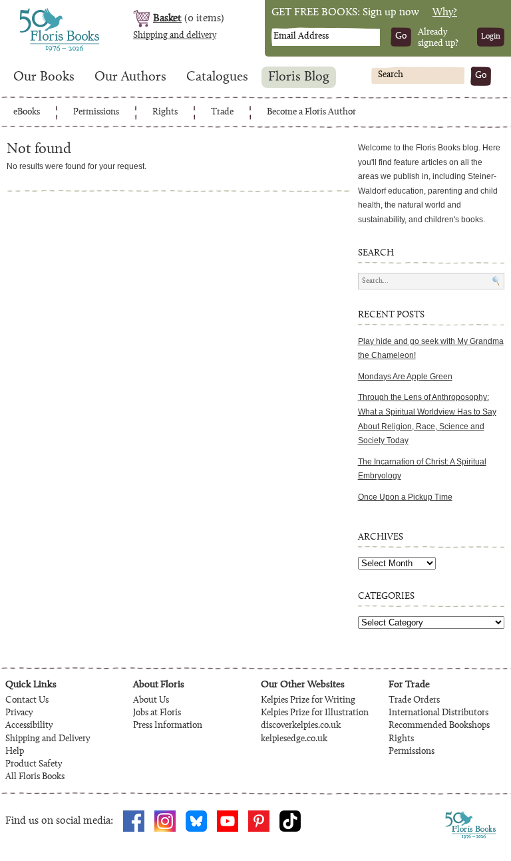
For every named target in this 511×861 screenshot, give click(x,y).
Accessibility (29, 726)
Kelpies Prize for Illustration (315, 713)
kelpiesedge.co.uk (294, 739)
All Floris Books (35, 777)
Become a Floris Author (311, 112)
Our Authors (130, 77)
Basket (167, 18)
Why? (444, 12)
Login (490, 37)
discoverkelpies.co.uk (301, 726)
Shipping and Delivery (47, 739)
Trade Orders (414, 700)
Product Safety (33, 764)
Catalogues (217, 77)
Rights (165, 112)
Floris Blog (298, 77)
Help (14, 752)
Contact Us (27, 700)
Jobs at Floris (157, 713)
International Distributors (438, 713)
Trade (222, 112)
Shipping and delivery (174, 36)
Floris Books (35, 12)
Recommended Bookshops (439, 726)
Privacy (19, 713)
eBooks (26, 112)
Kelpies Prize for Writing (308, 700)
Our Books (44, 77)
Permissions (96, 112)
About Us (151, 700)
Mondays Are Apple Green (405, 376)
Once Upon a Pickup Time (405, 497)
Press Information (167, 726)
